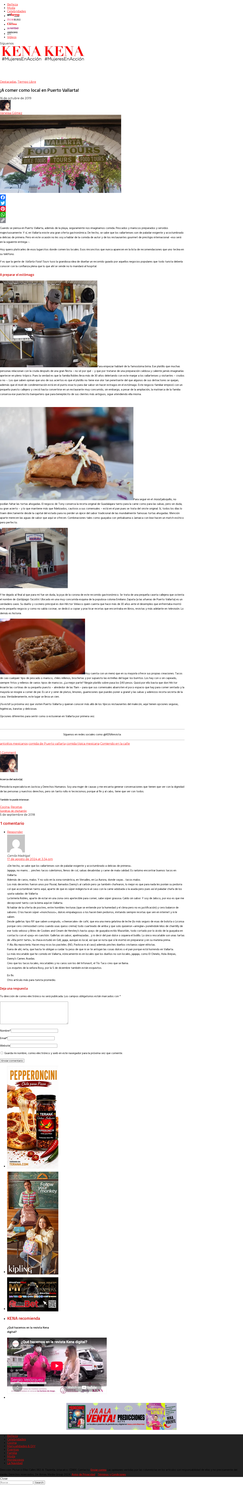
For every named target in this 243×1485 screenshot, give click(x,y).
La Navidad (15, 1463)
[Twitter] (92, 203)
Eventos (13, 1449)
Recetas (16, 807)
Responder (15, 832)
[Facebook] (92, 197)
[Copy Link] (92, 220)
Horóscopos (15, 1459)
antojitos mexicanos (14, 743)
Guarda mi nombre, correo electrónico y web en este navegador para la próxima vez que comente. (63, 1053)
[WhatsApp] (92, 214)
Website (5, 1046)
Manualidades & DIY (21, 1446)
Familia (12, 1453)
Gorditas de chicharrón (13, 811)
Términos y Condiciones (112, 1474)
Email (3, 1038)
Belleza (12, 4)
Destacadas (8, 82)
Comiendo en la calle (115, 743)
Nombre (5, 1031)
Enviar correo (98, 1470)
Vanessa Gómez (11, 113)
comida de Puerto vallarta (47, 743)
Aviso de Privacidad (83, 1474)
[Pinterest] (92, 209)
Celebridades (16, 11)
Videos (11, 37)
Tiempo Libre (26, 82)
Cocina (4, 807)
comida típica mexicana (82, 743)
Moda (11, 8)
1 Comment (8, 752)
